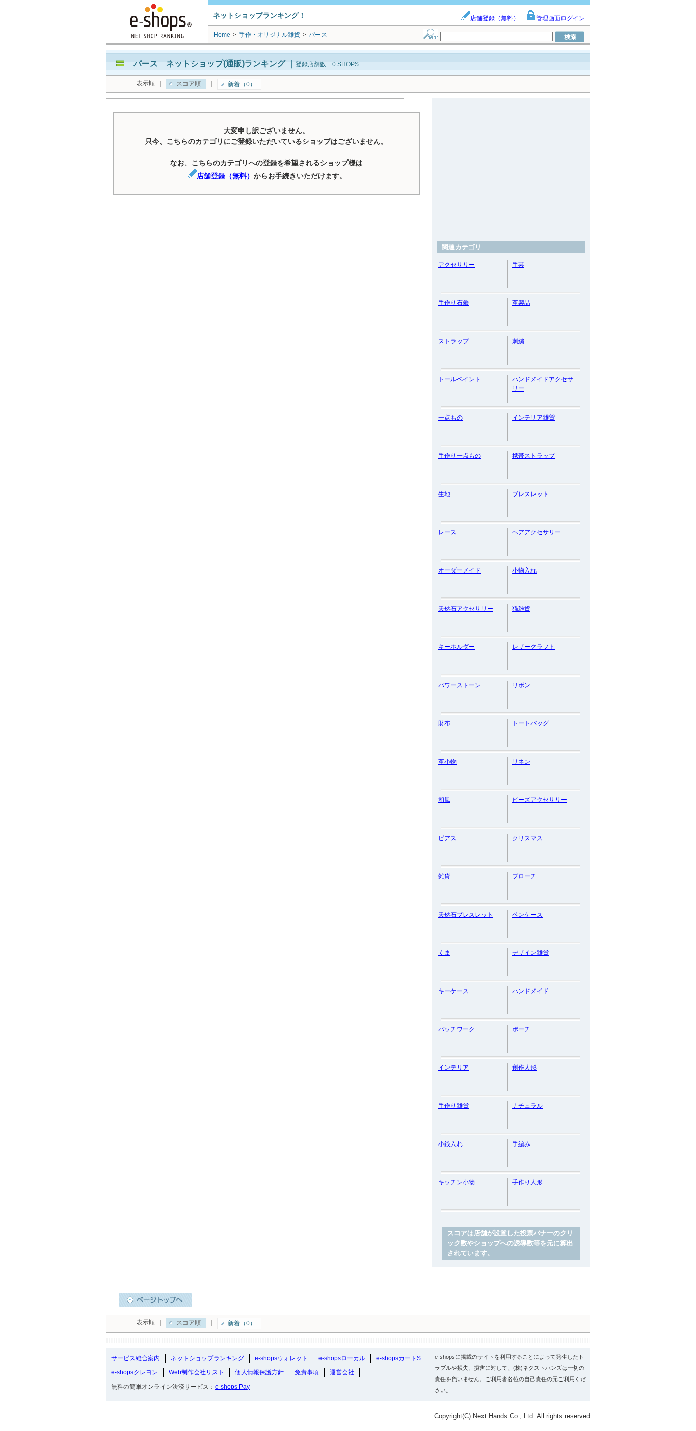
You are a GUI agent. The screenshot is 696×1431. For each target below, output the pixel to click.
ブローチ (524, 876)
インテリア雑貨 (533, 417)
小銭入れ (450, 1144)
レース (447, 532)
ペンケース (527, 914)
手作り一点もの (459, 455)
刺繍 (518, 341)
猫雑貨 (521, 608)
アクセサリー (456, 264)
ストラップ (453, 341)
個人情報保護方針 (259, 1372)
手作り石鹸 (453, 302)
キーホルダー (456, 647)
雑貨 (444, 876)
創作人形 (524, 1067)
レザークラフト (533, 647)
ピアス (447, 838)
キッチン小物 (456, 1182)
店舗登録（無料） (494, 18)
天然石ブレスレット (465, 914)
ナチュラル (527, 1105)
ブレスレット (530, 494)
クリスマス (527, 838)
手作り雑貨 (453, 1105)
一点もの (450, 417)
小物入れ (524, 570)
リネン (521, 761)
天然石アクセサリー (465, 608)
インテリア (453, 1067)
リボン (521, 685)
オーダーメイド (459, 570)
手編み (521, 1144)
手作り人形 (527, 1182)
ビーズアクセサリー (539, 799)
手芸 (518, 264)
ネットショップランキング (207, 1358)
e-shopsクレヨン (134, 1372)
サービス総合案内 (135, 1358)
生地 (444, 494)
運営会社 (342, 1372)
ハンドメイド (530, 991)
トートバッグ (530, 723)
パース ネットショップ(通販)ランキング (209, 63)
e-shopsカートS (398, 1358)
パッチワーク (456, 1029)
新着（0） (242, 84)
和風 (444, 799)
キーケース (453, 991)
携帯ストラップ (533, 455)
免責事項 (307, 1372)
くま (444, 952)
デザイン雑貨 (530, 952)
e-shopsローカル (341, 1358)
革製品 (521, 302)
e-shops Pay (232, 1386)
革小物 (447, 761)
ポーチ (521, 1029)
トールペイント (459, 379)
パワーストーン (459, 685)
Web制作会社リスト (196, 1372)
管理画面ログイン (560, 18)
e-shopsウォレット (281, 1358)
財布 (444, 723)
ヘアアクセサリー (536, 532)
